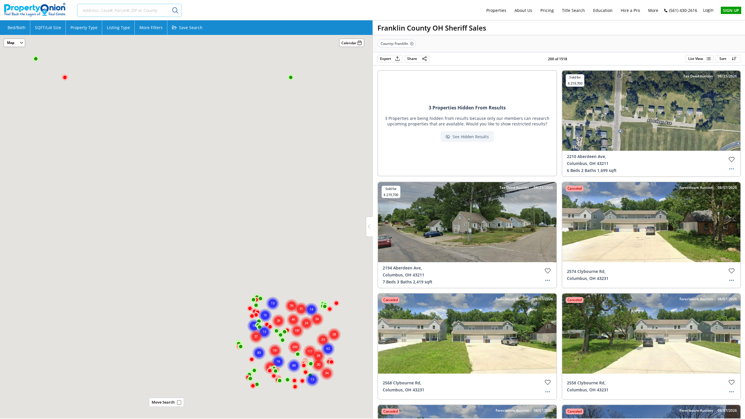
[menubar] (572, 10)
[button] (330, 309)
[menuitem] (496, 10)
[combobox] (125, 10)
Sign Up (731, 10)
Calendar (348, 42)
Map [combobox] (11, 42)
